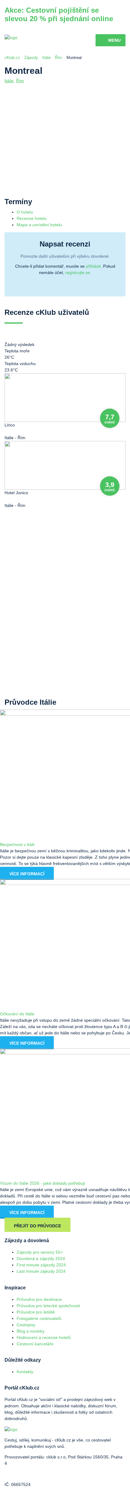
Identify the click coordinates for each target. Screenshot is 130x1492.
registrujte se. (78, 272)
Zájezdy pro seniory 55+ (40, 1252)
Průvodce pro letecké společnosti (48, 1305)
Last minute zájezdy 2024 (41, 1271)
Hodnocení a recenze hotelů (44, 1337)
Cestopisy (26, 1324)
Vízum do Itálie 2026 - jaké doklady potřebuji (42, 1183)
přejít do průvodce (37, 1225)
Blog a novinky (30, 1331)
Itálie (46, 57)
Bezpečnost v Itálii (17, 844)
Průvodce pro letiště (36, 1312)
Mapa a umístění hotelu (39, 224)
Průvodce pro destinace (39, 1299)
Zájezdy (31, 57)
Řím (58, 57)
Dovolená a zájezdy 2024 (41, 1258)
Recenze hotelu (32, 218)
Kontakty (25, 1371)
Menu (114, 40)
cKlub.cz (12, 57)
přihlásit (93, 266)
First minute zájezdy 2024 (41, 1264)
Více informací (26, 873)
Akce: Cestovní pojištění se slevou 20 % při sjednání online (59, 14)
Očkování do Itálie (17, 1013)
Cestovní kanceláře (35, 1343)
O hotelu (25, 212)
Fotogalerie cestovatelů (39, 1318)
